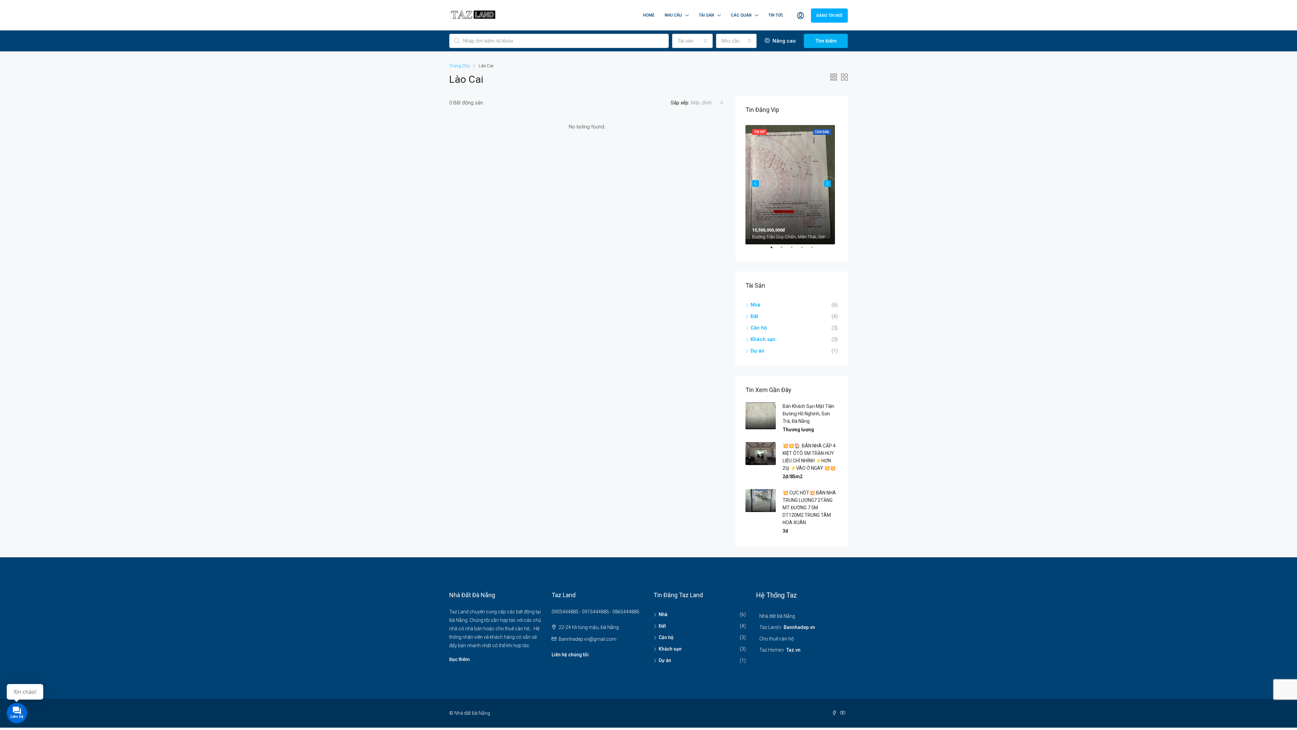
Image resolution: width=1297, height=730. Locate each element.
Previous (755, 183)
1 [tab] (774, 250)
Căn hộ (759, 328)
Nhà (755, 305)
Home (649, 15)
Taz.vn (793, 650)
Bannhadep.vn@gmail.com (587, 639)
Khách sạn (763, 339)
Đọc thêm (459, 659)
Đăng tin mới (829, 15)
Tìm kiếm (826, 41)
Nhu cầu (673, 15)
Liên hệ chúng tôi (570, 654)
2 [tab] (785, 250)
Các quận (741, 15)
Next (827, 183)
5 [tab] (815, 250)
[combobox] (692, 41)
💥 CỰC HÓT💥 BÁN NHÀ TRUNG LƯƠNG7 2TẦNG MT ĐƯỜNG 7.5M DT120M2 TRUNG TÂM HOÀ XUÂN (809, 507)
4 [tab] (805, 250)
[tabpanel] (791, 183)
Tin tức (775, 15)
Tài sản (706, 15)
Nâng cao (783, 41)
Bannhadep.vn (799, 627)
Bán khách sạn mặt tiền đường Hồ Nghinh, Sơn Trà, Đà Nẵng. (808, 414)
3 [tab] (795, 250)
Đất (754, 316)
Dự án (757, 351)
